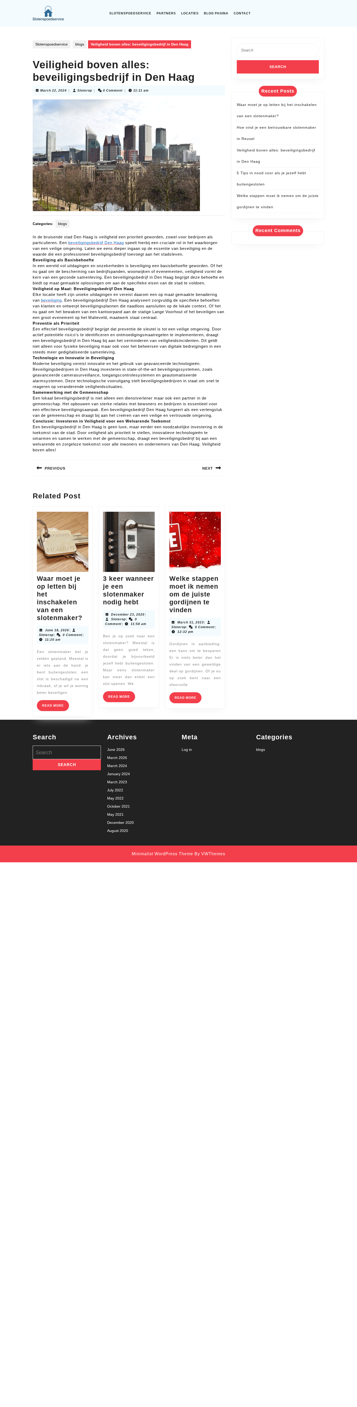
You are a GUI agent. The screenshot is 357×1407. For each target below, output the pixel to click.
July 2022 (115, 790)
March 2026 (117, 758)
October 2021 (118, 806)
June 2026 (116, 749)
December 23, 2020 (128, 614)
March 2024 (117, 766)
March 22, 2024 (53, 90)
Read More (55, 707)
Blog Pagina (216, 13)
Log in (187, 749)
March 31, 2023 (190, 622)
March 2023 (117, 782)
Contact (242, 13)
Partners (166, 13)
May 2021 (115, 814)
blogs (79, 44)
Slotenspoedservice (130, 13)
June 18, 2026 (57, 630)
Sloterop (84, 90)
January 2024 (118, 774)
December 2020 (120, 822)
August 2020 (117, 831)
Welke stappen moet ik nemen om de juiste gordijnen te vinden (193, 594)
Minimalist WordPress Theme (162, 854)
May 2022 (115, 798)
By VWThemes (209, 854)
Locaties (190, 13)
